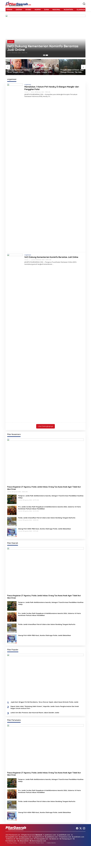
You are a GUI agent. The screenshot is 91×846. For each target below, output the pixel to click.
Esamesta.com (65, 837)
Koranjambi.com (12, 837)
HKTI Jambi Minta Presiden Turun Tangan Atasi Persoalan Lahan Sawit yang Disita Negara (18, 71)
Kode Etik (22, 843)
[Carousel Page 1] (44, 55)
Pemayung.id (66, 839)
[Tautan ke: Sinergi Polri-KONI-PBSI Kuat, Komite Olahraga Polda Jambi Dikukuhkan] (12, 532)
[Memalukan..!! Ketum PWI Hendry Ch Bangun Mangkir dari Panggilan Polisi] (50, 96)
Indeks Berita (51, 843)
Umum (10, 42)
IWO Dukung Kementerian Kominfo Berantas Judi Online (42, 47)
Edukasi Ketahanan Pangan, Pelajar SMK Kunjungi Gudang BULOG (44, 71)
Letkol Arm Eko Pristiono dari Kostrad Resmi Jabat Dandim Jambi (35, 712)
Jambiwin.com (79, 837)
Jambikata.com (52, 837)
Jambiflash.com (64, 835)
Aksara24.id (24, 841)
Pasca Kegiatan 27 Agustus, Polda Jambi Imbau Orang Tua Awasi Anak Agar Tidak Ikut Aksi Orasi (44, 488)
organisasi (27, 84)
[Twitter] (80, 828)
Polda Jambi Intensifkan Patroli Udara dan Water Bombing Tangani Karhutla (46, 518)
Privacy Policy (12, 843)
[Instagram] (84, 828)
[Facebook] (77, 828)
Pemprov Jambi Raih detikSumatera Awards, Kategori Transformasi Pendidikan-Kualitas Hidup (50, 497)
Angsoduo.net (25, 837)
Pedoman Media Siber (36, 843)
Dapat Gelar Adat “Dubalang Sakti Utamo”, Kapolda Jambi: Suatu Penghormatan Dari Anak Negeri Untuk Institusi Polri (45, 707)
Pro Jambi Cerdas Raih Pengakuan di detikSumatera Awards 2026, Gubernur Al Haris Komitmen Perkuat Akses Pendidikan (49, 508)
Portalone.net (11, 841)
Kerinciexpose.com (39, 841)
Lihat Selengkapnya (45, 426)
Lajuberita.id (39, 837)
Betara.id (11, 839)
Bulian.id (55, 839)
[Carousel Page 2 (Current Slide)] (47, 55)
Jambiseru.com (50, 835)
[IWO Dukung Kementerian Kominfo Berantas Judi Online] (52, 264)
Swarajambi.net (42, 839)
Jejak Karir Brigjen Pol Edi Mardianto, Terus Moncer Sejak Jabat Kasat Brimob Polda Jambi (44, 702)
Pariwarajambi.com (26, 839)
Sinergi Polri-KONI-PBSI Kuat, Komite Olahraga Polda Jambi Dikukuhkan (44, 529)
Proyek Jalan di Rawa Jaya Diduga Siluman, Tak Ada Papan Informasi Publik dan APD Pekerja (72, 71)
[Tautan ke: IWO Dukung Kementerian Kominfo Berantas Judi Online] (45, 36)
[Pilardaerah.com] (18, 4)
